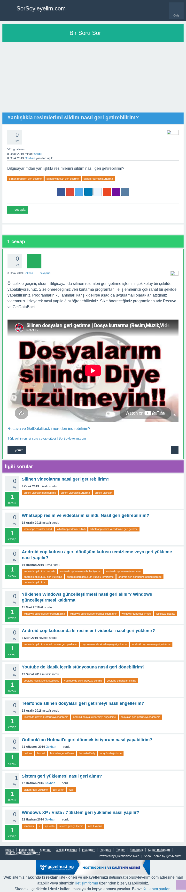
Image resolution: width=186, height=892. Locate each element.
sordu (38, 154)
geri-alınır (58, 789)
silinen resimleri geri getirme (25, 178)
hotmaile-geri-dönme (62, 753)
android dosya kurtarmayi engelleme (94, 716)
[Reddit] (97, 192)
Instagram (88, 850)
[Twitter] (79, 192)
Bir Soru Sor (85, 33)
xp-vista (49, 826)
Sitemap (45, 850)
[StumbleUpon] (107, 192)
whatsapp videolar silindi (71, 529)
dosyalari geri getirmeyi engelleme (140, 716)
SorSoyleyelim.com (41, 8)
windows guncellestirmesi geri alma (44, 613)
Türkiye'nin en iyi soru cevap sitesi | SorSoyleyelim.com (47, 438)
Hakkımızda (27, 850)
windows (29, 826)
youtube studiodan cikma (121, 680)
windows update (165, 613)
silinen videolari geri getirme (62, 178)
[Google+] (70, 192)
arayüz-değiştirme (111, 753)
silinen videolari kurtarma (75, 492)
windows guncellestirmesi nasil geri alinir (93, 613)
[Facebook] (61, 192)
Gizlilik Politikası (66, 850)
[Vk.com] (125, 192)
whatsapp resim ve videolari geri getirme (114, 529)
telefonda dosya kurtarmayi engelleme (46, 716)
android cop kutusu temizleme (123, 571)
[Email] (116, 192)
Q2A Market (173, 856)
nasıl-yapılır (95, 826)
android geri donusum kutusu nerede (140, 576)
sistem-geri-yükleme (36, 789)
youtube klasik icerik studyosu (41, 680)
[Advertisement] (93, 79)
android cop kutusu (35, 582)
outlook (28, 753)
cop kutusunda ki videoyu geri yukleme (104, 644)
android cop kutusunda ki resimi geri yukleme (50, 644)
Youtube (105, 850)
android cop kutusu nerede (39, 571)
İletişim (9, 850)
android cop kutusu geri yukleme (43, 576)
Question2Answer (127, 856)
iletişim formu (86, 883)
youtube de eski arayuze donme (83, 680)
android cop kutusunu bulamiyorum (80, 571)
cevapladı (45, 273)
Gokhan (51, 746)
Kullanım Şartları (159, 850)
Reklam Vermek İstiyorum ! (22, 853)
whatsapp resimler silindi (38, 529)
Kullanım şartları (156, 889)
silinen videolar (103, 492)
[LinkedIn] (88, 192)
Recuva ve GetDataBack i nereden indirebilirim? (49, 428)
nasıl (71, 789)
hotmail (41, 753)
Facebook (136, 850)
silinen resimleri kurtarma (98, 178)
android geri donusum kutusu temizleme (90, 576)
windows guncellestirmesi (136, 613)
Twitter (120, 850)
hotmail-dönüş (87, 753)
